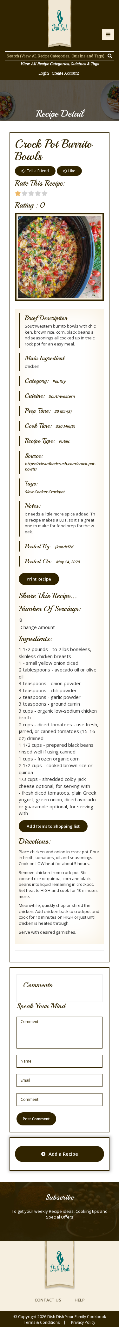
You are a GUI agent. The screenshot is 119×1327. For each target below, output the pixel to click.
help (80, 1300)
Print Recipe (39, 579)
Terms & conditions (42, 1322)
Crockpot (56, 491)
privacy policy (83, 1322)
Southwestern (62, 396)
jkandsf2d (64, 547)
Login (43, 73)
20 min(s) (62, 411)
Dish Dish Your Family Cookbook (76, 1316)
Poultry (58, 381)
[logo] (59, 24)
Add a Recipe (63, 1154)
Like (71, 171)
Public (64, 441)
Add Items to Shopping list (53, 826)
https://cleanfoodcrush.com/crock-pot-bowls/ (60, 466)
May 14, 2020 (68, 562)
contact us (48, 1300)
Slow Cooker (36, 491)
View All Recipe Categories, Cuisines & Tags (59, 63)
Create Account (65, 73)
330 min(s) (65, 426)
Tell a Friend (38, 171)
